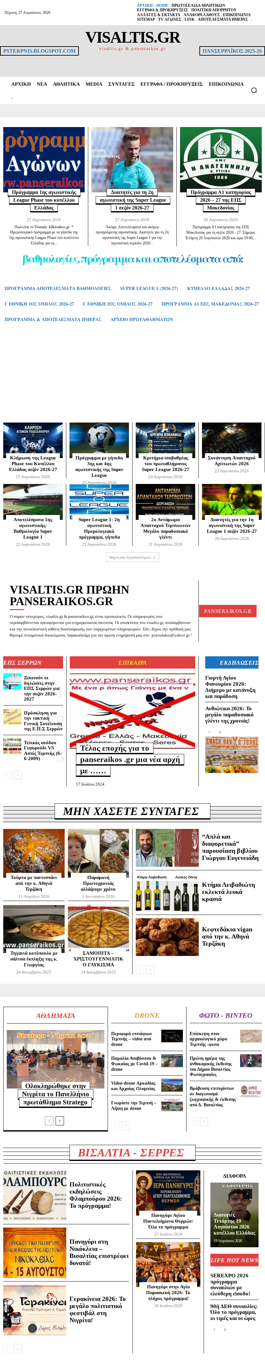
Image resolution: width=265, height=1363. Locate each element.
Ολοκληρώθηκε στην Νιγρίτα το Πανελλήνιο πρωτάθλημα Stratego (55, 1094)
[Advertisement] (132, 379)
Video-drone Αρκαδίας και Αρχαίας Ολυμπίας (133, 1086)
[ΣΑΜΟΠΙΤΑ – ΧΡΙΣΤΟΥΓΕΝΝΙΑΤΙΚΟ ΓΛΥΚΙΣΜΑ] (98, 928)
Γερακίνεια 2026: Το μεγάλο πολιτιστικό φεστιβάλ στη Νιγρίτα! (97, 1309)
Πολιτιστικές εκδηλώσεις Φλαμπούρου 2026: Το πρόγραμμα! (95, 1195)
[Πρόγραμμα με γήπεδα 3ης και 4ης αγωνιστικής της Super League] (99, 440)
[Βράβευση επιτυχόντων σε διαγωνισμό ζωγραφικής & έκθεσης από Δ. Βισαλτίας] (251, 1090)
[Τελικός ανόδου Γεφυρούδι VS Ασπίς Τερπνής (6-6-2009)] (12, 746)
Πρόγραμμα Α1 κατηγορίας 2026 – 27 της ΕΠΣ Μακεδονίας (221, 199)
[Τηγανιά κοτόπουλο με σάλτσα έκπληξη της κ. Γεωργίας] (34, 928)
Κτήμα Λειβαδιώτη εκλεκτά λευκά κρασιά (228, 891)
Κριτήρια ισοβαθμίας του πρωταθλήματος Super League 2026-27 (165, 463)
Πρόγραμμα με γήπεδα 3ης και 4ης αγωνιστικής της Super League (99, 466)
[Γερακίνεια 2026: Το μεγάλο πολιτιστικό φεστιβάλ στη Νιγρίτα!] (34, 1310)
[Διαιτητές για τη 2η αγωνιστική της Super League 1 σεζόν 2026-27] (132, 159)
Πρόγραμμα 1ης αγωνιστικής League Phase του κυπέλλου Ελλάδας (44, 199)
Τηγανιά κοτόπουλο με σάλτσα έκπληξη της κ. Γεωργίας (34, 958)
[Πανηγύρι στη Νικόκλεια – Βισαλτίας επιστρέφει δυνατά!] (34, 1253)
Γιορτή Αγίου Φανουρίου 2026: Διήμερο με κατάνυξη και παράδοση (230, 687)
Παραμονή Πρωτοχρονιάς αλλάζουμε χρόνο (98, 883)
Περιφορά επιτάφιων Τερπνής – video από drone (131, 1039)
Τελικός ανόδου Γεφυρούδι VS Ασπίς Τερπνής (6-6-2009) (43, 750)
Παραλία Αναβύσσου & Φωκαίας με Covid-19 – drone (134, 1064)
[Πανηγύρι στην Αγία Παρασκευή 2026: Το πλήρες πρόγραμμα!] (168, 1264)
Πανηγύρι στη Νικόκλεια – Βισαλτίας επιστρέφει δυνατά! (99, 1252)
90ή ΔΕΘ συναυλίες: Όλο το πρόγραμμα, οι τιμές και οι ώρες (234, 1312)
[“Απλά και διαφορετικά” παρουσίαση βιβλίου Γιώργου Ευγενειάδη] (167, 848)
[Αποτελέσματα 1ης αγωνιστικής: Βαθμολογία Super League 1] (33, 502)
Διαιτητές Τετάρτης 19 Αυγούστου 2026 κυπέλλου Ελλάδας (234, 1223)
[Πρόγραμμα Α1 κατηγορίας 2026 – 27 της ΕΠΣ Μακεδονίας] (221, 160)
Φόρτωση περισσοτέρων (130, 557)
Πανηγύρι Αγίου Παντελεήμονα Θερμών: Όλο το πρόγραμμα (168, 1221)
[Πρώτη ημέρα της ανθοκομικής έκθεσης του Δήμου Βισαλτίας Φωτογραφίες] (251, 1060)
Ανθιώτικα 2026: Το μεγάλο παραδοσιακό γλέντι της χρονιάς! (229, 714)
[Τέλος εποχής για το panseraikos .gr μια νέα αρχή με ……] (132, 711)
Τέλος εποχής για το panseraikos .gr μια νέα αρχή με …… (130, 759)
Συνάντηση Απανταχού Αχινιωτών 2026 (232, 460)
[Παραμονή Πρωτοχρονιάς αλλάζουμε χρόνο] (98, 853)
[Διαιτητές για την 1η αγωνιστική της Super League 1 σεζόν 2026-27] (232, 502)
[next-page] (18, 775)
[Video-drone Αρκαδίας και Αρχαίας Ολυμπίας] (172, 1085)
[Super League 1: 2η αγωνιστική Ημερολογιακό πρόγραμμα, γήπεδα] (99, 502)
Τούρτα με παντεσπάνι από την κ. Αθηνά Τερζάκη (34, 883)
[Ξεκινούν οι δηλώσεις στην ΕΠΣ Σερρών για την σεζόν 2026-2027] (12, 681)
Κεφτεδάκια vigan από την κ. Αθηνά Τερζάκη (227, 936)
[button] (254, 90)
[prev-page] (7, 775)
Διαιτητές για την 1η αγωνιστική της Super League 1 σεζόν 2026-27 (232, 525)
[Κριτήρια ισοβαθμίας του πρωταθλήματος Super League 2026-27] (165, 440)
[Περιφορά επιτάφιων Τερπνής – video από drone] (172, 1036)
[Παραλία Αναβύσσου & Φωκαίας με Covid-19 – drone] (172, 1060)
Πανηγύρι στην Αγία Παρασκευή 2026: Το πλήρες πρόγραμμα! (168, 1292)
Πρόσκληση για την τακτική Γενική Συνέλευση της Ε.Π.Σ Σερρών (43, 721)
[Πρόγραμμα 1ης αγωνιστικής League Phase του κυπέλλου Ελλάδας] (44, 159)
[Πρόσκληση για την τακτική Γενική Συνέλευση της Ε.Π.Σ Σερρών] (12, 717)
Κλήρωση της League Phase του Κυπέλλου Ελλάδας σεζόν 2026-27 (33, 463)
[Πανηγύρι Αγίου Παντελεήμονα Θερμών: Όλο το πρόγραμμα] (168, 1193)
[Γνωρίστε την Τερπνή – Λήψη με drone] (172, 1105)
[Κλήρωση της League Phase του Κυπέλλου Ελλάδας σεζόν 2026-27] (33, 440)
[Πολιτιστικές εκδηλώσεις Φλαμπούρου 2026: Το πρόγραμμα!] (34, 1195)
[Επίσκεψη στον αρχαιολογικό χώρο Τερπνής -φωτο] (251, 1036)
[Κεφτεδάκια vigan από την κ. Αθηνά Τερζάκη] (167, 937)
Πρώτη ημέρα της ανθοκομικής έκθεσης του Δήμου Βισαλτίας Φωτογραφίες (211, 1066)
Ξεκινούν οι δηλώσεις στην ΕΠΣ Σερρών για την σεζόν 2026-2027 (41, 688)
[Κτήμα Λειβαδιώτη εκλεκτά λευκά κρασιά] (167, 892)
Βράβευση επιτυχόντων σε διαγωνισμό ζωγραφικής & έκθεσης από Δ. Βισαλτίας (213, 1096)
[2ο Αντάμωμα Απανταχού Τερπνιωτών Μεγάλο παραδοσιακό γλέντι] (165, 502)
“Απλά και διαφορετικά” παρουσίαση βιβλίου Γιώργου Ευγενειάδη (230, 847)
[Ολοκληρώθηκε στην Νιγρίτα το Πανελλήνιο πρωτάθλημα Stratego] (55, 1059)
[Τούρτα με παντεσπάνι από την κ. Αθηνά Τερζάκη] (34, 853)
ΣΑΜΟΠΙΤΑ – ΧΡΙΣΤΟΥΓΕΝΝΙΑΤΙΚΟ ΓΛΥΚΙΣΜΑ (98, 958)
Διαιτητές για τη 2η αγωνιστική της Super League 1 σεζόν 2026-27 (133, 199)
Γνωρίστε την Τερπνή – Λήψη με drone (133, 1105)
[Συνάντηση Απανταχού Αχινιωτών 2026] (231, 440)
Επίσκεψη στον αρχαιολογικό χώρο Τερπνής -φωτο (208, 1039)
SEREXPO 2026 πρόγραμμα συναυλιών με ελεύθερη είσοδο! (230, 1284)
